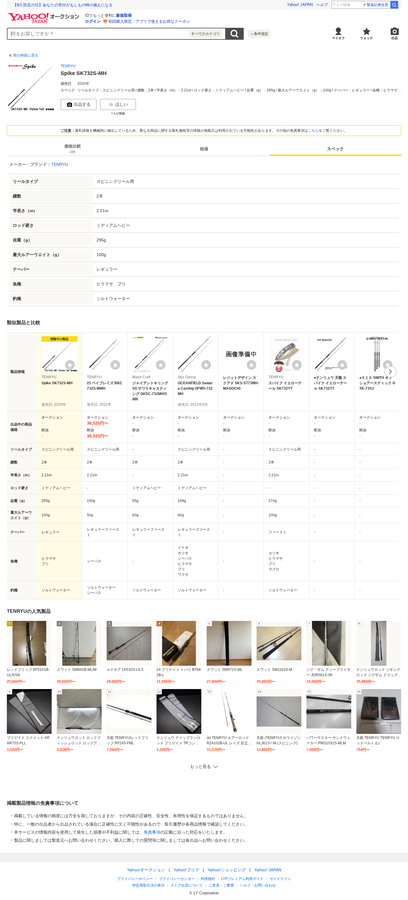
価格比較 (72, 149)
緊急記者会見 (377, 5)
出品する (82, 104)
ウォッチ (366, 38)
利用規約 (208, 879)
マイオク (338, 38)
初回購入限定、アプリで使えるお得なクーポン (149, 21)
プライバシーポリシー (135, 879)
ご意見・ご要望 (221, 885)
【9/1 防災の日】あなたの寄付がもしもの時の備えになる (63, 5)
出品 (394, 38)
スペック (335, 148)
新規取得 (124, 15)
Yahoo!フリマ (186, 869)
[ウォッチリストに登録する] (70, 365)
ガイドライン (280, 879)
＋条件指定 (259, 34)
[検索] (394, 5)
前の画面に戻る (25, 55)
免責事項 (152, 832)
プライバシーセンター (177, 879)
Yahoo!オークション (146, 869)
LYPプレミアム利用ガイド (242, 879)
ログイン (93, 21)
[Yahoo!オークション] (44, 15)
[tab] (72, 149)
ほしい (121, 104)
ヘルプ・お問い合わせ (258, 885)
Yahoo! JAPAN (300, 4)
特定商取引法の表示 (148, 885)
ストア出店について (187, 885)
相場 (204, 148)
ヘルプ (322, 4)
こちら (313, 130)
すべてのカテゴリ (205, 34)
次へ (390, 372)
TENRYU (68, 66)
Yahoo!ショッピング (227, 869)
